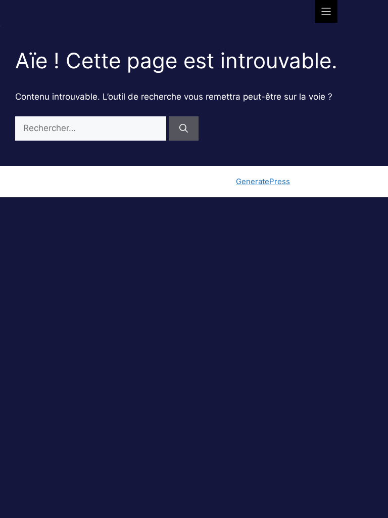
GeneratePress (263, 181)
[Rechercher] (184, 128)
